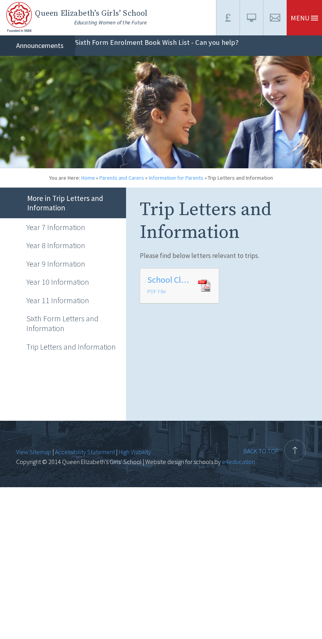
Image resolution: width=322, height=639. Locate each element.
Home (88, 177)
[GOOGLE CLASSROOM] (251, 17)
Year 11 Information (57, 300)
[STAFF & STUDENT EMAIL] (275, 17)
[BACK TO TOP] (274, 435)
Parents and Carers (121, 177)
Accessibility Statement (85, 452)
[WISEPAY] (228, 17)
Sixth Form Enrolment (109, 42)
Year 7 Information (55, 227)
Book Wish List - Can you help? (191, 42)
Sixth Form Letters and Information (62, 323)
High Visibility (135, 452)
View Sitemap (33, 452)
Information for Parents (176, 177)
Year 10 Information (57, 282)
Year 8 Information (55, 245)
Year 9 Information (55, 264)
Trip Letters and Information (240, 177)
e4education (238, 462)
